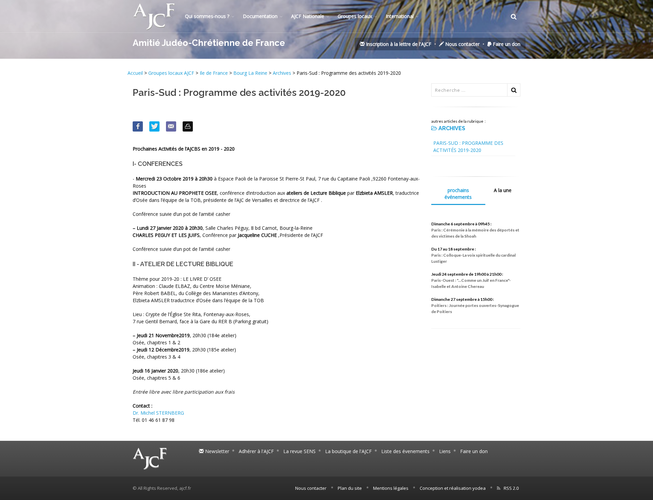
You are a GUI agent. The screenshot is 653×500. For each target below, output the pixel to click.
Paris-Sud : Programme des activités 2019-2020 (468, 146)
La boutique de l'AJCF (348, 451)
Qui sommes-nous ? (207, 16)
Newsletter (216, 451)
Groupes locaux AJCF (172, 73)
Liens (445, 451)
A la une (503, 190)
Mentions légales (390, 488)
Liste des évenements (405, 451)
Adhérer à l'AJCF (256, 451)
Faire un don (505, 44)
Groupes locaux (355, 16)
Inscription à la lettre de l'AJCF (398, 44)
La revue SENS (299, 451)
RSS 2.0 (511, 488)
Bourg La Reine (251, 73)
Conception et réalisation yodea (453, 488)
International (400, 16)
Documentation (260, 16)
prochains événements (458, 193)
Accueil (136, 73)
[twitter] (154, 126)
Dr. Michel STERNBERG (158, 413)
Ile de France (214, 73)
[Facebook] (138, 126)
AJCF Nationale (307, 16)
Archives (282, 73)
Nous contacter (462, 44)
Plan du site (350, 488)
